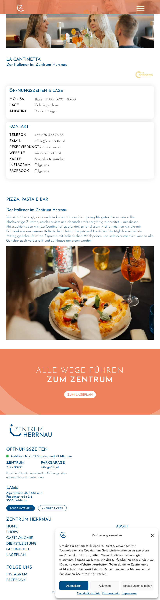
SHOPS (12, 532)
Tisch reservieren (49, 147)
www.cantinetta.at (48, 153)
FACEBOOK (16, 580)
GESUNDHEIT (17, 549)
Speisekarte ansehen (50, 159)
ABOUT (122, 526)
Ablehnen (105, 585)
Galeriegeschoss (46, 105)
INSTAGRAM (16, 574)
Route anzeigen (46, 111)
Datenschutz (111, 593)
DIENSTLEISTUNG (21, 544)
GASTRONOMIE (19, 538)
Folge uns (42, 165)
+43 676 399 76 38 (49, 135)
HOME (12, 526)
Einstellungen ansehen (137, 585)
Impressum (129, 593)
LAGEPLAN (16, 555)
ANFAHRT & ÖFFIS (52, 508)
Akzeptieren (73, 585)
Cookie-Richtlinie (88, 593)
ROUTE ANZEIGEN (21, 508)
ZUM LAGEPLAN (80, 395)
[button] (152, 535)
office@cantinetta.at (50, 141)
